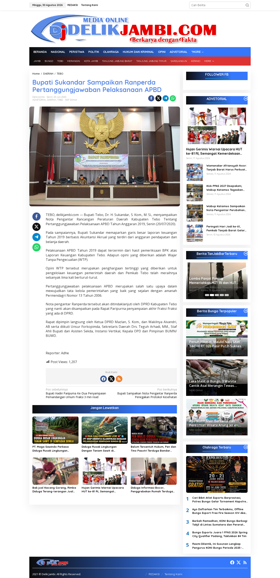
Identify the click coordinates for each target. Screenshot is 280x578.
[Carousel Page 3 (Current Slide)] (217, 295)
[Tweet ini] (158, 98)
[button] (247, 5)
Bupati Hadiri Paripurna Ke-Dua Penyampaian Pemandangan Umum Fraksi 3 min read (76, 393)
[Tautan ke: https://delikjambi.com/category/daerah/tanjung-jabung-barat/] (245, 253)
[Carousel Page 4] (222, 295)
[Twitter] (111, 379)
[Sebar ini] (151, 98)
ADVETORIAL (39, 99)
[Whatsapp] (173, 98)
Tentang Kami (173, 574)
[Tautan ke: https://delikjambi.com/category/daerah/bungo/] (245, 310)
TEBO (60, 99)
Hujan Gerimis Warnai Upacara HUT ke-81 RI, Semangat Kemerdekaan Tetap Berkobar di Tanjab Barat (104, 489)
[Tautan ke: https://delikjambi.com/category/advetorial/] (245, 98)
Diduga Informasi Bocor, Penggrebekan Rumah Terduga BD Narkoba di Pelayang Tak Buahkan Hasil (152, 489)
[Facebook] (103, 379)
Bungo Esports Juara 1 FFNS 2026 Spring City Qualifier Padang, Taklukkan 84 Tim (219, 534)
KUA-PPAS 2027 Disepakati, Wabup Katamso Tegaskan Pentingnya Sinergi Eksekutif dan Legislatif (225, 187)
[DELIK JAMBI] (123, 28)
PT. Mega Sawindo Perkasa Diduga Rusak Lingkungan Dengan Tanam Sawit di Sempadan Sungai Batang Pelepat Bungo (50, 448)
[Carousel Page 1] (207, 295)
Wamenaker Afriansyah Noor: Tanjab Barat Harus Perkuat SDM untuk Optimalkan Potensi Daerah (226, 167)
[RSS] (119, 379)
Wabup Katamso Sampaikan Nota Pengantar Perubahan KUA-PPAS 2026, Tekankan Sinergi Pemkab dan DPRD (225, 208)
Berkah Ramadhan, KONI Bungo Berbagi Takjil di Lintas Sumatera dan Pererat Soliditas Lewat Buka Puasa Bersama (219, 522)
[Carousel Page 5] (227, 295)
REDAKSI (154, 574)
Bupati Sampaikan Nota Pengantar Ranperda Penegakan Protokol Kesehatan (147, 393)
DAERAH (51, 99)
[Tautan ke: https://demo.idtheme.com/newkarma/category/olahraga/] (245, 447)
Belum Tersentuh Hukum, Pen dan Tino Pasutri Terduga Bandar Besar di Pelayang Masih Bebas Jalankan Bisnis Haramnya (153, 448)
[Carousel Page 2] (212, 295)
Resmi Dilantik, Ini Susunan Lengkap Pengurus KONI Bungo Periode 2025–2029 (217, 545)
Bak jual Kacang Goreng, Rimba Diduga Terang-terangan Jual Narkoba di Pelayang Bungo (54, 489)
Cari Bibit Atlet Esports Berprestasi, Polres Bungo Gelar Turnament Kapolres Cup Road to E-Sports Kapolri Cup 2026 (219, 499)
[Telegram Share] (166, 98)
